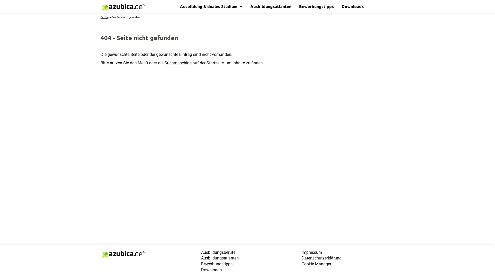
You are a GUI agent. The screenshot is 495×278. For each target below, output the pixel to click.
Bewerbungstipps (316, 6)
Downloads (353, 6)
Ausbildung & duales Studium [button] (209, 6)
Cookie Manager (316, 264)
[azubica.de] (123, 7)
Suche (104, 17)
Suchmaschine (178, 62)
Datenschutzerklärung (322, 258)
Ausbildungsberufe (218, 252)
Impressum (312, 252)
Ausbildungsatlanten (270, 6)
